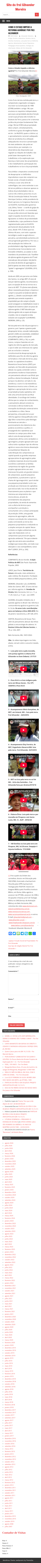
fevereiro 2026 (10, 1156)
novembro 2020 (10, 1319)
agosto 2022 (9, 1265)
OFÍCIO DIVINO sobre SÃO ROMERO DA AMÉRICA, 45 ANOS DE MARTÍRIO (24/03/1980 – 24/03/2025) (19, 1124)
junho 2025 (9, 1177)
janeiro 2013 (9, 1454)
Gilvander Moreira (27, 36)
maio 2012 (8, 1475)
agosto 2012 (9, 1467)
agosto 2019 (9, 1358)
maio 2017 (8, 1428)
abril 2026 (8, 1151)
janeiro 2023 (9, 1252)
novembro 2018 (10, 1381)
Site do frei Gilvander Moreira (20, 7)
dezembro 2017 (10, 1410)
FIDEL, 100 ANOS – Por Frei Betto (16, 1064)
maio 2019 (8, 1366)
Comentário (13, 971)
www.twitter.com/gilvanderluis (22, 925)
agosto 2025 (9, 1172)
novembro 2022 (10, 1257)
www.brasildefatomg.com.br (18, 909)
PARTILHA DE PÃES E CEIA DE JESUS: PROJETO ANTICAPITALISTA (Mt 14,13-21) (20, 1114)
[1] (36, 71)
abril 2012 (8, 1477)
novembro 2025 (10, 1164)
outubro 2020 (9, 1322)
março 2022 (9, 1278)
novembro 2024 (10, 1195)
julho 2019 (8, 1361)
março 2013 (9, 1449)
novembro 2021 (10, 1288)
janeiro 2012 (9, 1485)
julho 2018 (8, 1392)
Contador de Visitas (14, 1532)
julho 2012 (8, 1470)
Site (9, 1016)
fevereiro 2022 (10, 1280)
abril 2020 (8, 1337)
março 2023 (9, 1247)
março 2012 (9, 1480)
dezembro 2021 (10, 1286)
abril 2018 (8, 1400)
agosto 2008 (9, 1524)
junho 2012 (9, 1472)
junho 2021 (9, 1301)
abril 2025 (8, 1182)
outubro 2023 (9, 1228)
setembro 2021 (10, 1293)
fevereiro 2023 (10, 1249)
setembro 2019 (10, 1356)
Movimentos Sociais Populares (24, 43)
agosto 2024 (9, 1203)
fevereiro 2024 (10, 1218)
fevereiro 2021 (10, 1311)
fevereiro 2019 (10, 1374)
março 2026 (9, 1153)
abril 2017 (8, 1431)
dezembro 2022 (10, 1254)
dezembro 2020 (10, 1317)
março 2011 (9, 1511)
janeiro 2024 (9, 1221)
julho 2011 (8, 1501)
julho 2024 (8, 1205)
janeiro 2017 (9, 1436)
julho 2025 (8, 1174)
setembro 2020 (10, 1324)
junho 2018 (9, 1394)
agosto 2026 (9, 1143)
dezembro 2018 (10, 1379)
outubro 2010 (9, 1521)
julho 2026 (8, 1146)
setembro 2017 (10, 1418)
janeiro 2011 (9, 1514)
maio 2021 (8, 1304)
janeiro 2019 (9, 1376)
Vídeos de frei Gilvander (24, 48)
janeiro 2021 (9, 1314)
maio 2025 (8, 1179)
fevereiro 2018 (10, 1405)
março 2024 (9, 1216)
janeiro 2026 (9, 1159)
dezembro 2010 (10, 1516)
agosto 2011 (9, 1498)
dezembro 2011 (10, 1488)
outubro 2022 (9, 1260)
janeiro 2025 (9, 1190)
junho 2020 (9, 1332)
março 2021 (9, 1309)
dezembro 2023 (10, 1223)
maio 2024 (8, 1210)
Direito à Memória (19, 38)
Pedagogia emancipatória (16, 46)
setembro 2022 (10, 1262)
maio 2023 (8, 1242)
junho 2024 (9, 1208)
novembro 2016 (10, 1441)
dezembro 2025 (10, 1161)
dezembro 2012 (10, 1456)
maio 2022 (8, 1273)
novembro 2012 (10, 1459)
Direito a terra (30, 38)
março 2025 (9, 1184)
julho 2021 (8, 1298)
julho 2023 (8, 1236)
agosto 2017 (9, 1420)
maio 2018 (8, 1397)
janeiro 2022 (9, 1283)
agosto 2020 (9, 1327)
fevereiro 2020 (10, 1342)
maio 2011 (8, 1506)
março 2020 (9, 1340)
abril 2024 (8, 1213)
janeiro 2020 (9, 1345)
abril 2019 (8, 1368)
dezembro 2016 (10, 1438)
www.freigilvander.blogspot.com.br (22, 923)
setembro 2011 (10, 1495)
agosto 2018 (9, 1389)
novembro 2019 (10, 1350)
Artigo (10, 38)
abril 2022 (8, 1275)
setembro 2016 (10, 1446)
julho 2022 (8, 1267)
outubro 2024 (9, 1197)
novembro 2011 (10, 1490)
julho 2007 (8, 1526)
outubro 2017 (9, 1415)
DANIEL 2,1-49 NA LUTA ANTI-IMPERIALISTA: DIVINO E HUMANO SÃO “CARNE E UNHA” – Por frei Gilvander (20, 1038)
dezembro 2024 (10, 1192)
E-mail (11, 1008)
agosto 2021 (9, 1296)
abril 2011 (8, 1508)
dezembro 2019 (10, 1348)
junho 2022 (9, 1270)
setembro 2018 (10, 1387)
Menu (8, 21)
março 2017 (9, 1433)
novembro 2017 (10, 1412)
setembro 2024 (10, 1200)
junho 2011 (9, 1503)
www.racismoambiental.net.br (19, 914)
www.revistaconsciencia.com (19, 911)
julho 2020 (8, 1330)
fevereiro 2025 (10, 1187)
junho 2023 (9, 1239)
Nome (11, 999)
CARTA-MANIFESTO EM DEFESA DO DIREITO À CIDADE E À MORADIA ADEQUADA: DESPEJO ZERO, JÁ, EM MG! (20, 1046)
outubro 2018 (9, 1384)
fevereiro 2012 (10, 1482)
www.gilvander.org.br (17, 920)
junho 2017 (9, 1425)
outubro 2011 (9, 1493)
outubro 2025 (9, 1166)
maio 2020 (8, 1335)
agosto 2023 (9, 1234)
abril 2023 (8, 1244)
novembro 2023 (10, 1226)
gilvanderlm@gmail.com (23, 917)
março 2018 (9, 1402)
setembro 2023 (10, 1231)
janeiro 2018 (9, 1407)
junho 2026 (9, 1148)
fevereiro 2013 (10, 1451)
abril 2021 (8, 1306)
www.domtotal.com (30, 906)
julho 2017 (8, 1423)
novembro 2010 (10, 1519)
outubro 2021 (9, 1291)
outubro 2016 (9, 1444)
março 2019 (9, 1371)
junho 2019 (9, 1363)
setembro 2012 (10, 1464)
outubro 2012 (9, 1462)
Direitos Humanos (14, 41)
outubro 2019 (9, 1353)
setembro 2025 (10, 1169)
